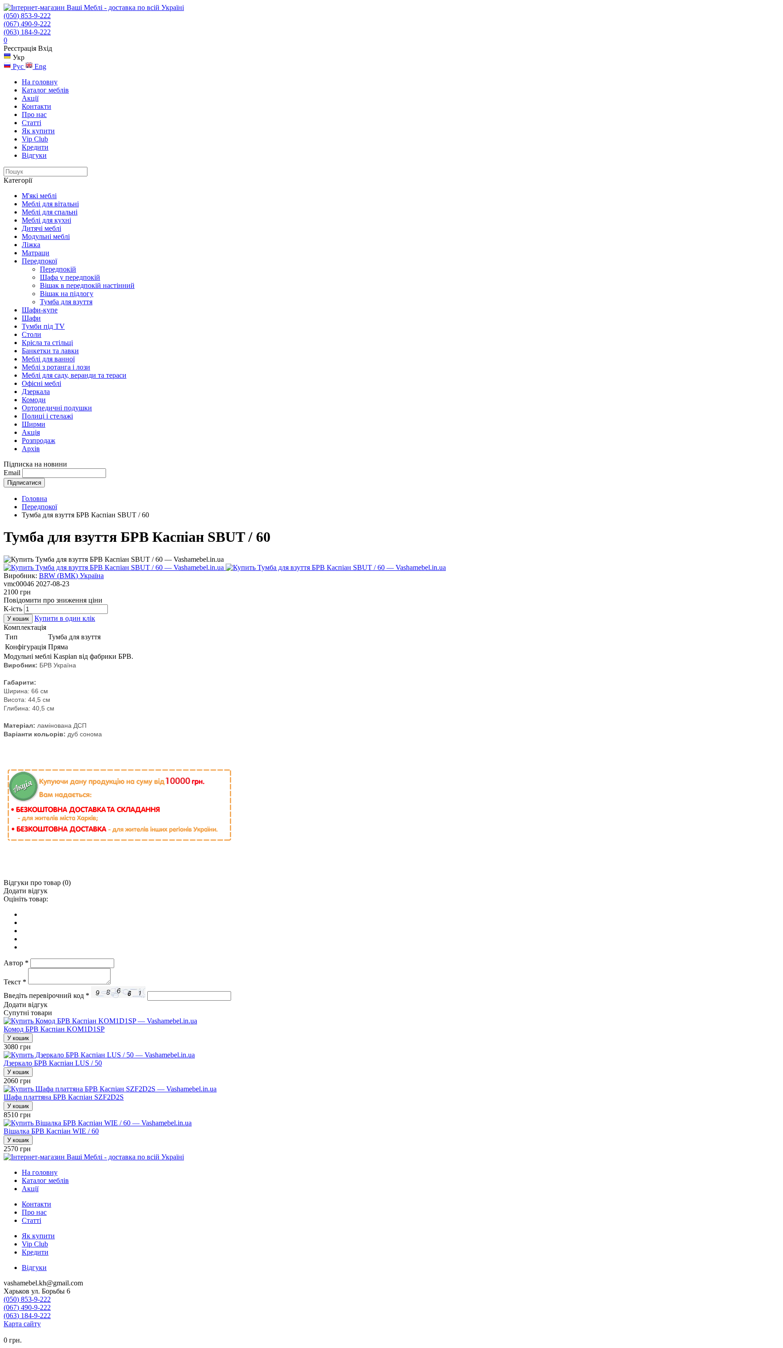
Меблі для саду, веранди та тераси (74, 375)
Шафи (31, 318)
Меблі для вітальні (50, 204)
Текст (15, 982)
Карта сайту (22, 1324)
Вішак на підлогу (66, 293)
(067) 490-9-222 (27, 24)
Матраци (35, 253)
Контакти (36, 106)
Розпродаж (38, 440)
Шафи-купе (40, 310)
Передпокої (39, 261)
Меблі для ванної (48, 359)
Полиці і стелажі (47, 416)
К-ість (13, 609)
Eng (39, 66)
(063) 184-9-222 (27, 32)
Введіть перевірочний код (46, 995)
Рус (18, 66)
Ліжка (31, 244)
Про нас (34, 114)
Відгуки (34, 155)
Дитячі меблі (41, 228)
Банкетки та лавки (50, 351)
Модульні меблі (46, 236)
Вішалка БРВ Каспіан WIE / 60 (51, 1131)
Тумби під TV (43, 326)
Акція (31, 432)
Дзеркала (36, 391)
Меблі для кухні (46, 220)
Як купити (38, 131)
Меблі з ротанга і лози (56, 367)
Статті (31, 123)
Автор (16, 963)
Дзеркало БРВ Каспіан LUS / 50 (53, 1063)
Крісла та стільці (47, 342)
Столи (31, 334)
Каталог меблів (45, 90)
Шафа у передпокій (70, 277)
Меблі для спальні (49, 212)
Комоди (34, 400)
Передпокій (58, 269)
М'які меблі (39, 196)
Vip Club (35, 139)
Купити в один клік (64, 618)
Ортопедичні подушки (57, 408)
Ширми (33, 424)
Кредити (35, 147)
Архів (31, 449)
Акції (30, 98)
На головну (40, 82)
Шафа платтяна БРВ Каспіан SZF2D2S (64, 1097)
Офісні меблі (41, 383)
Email (12, 473)
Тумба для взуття (66, 302)
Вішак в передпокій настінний (87, 285)
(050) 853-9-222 (27, 15)
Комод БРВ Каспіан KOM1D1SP (54, 1029)
